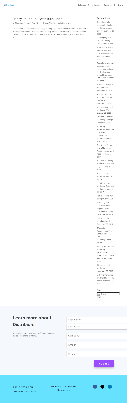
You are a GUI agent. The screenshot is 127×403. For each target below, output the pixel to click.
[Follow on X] (102, 387)
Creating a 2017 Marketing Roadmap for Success (105, 186)
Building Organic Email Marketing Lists (104, 40)
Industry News (66, 23)
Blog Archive (54, 23)
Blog (46, 23)
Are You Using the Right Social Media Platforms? (104, 97)
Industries (96, 5)
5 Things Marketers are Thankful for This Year (105, 278)
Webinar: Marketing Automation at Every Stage (105, 163)
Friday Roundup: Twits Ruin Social (38, 19)
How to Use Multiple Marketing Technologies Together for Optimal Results (105, 252)
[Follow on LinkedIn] (110, 387)
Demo (120, 5)
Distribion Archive (22, 23)
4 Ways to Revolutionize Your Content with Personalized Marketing (104, 234)
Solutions (82, 5)
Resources (108, 5)
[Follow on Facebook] (95, 387)
